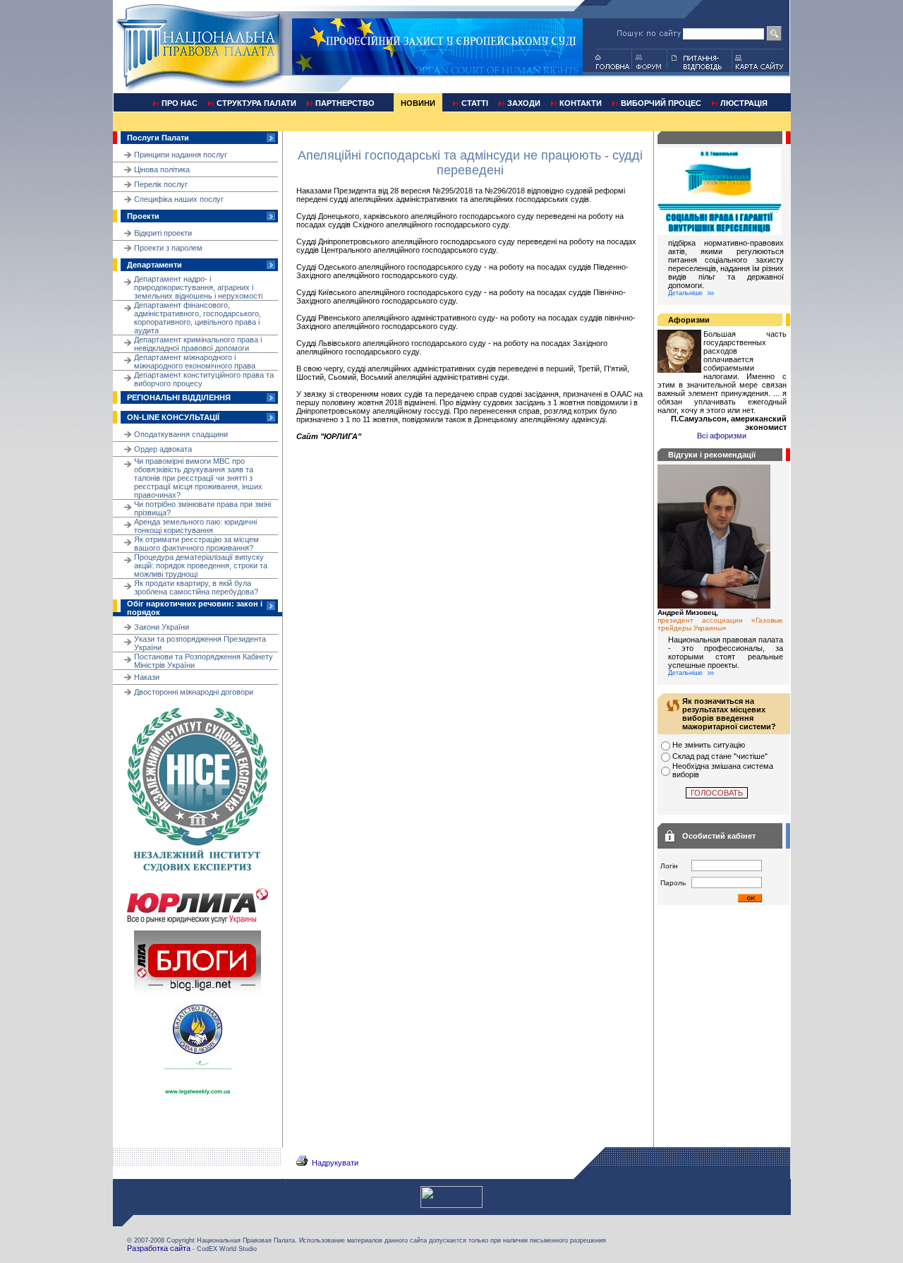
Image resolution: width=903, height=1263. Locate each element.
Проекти (143, 216)
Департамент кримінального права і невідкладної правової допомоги (198, 343)
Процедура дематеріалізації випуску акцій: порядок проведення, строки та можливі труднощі (200, 565)
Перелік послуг (161, 184)
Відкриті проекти (163, 233)
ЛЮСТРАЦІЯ (744, 103)
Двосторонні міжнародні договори (193, 692)
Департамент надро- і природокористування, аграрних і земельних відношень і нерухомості (198, 287)
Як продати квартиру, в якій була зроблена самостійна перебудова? (196, 587)
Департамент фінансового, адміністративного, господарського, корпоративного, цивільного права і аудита (197, 318)
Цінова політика (162, 169)
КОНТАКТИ (580, 103)
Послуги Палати (158, 137)
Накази (146, 677)
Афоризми (689, 320)
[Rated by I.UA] (451, 1205)
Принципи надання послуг (180, 154)
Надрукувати (335, 1163)
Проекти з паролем (168, 248)
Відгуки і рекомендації (712, 454)
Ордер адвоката (163, 449)
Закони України (161, 627)
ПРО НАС (180, 103)
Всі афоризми (721, 435)
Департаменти (154, 265)
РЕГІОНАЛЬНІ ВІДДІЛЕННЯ (179, 397)
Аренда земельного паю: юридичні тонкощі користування (195, 525)
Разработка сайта (158, 1248)
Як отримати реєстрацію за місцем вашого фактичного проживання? (196, 543)
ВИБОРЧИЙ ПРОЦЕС (661, 103)
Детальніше (685, 293)
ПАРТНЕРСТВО (345, 103)
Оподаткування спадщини (181, 434)
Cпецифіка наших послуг (179, 199)
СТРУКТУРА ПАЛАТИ (256, 103)
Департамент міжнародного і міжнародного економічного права (194, 361)
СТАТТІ (474, 103)
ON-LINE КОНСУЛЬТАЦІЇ (173, 417)
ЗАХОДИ (523, 103)
